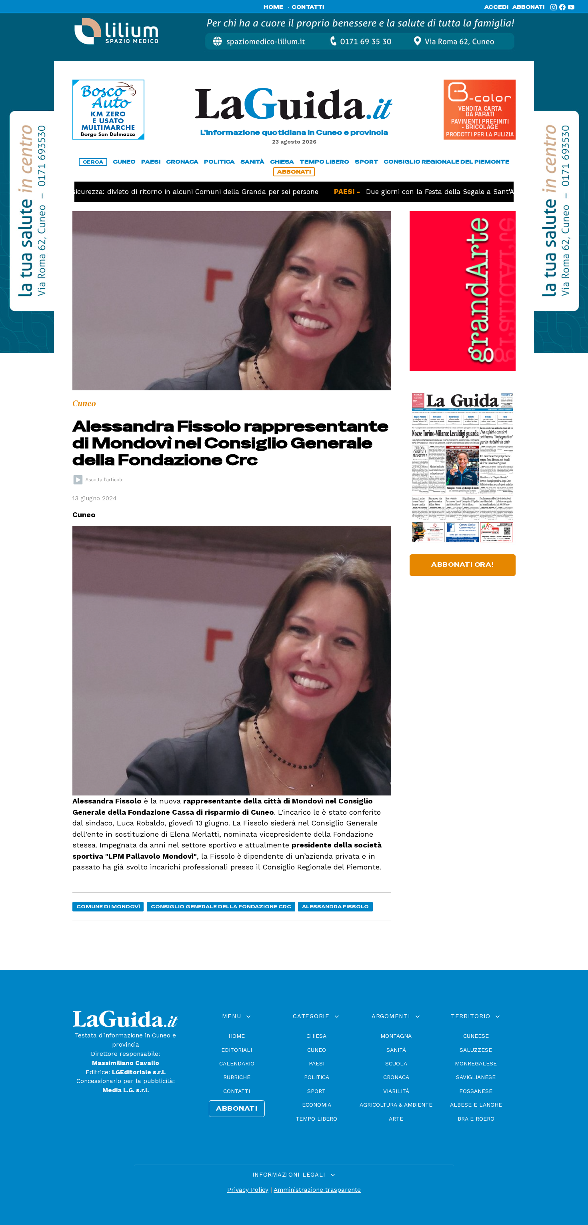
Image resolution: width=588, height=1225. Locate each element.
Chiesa (316, 1036)
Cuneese (476, 1036)
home (273, 7)
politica (219, 161)
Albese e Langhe (476, 1104)
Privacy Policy (247, 1189)
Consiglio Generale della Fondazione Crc (221, 906)
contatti (308, 7)
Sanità (396, 1050)
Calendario (236, 1063)
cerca (93, 162)
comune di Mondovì (108, 906)
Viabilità (396, 1091)
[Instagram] (553, 7)
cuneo (124, 161)
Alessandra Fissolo (335, 906)
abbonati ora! (462, 565)
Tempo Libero (316, 1118)
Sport (316, 1091)
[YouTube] (571, 7)
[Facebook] (562, 7)
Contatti (236, 1091)
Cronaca (396, 1077)
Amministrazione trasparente (317, 1189)
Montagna (396, 1036)
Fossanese (475, 1091)
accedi (496, 7)
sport (366, 161)
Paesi (316, 1063)
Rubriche (236, 1077)
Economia (316, 1104)
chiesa (282, 161)
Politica (316, 1077)
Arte (396, 1118)
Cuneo (316, 1050)
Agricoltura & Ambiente (396, 1104)
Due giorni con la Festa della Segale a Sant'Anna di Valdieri (421, 192)
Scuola (396, 1063)
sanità (252, 161)
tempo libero (324, 161)
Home (236, 1036)
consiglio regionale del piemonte (446, 161)
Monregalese (476, 1063)
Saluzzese (476, 1050)
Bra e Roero (476, 1118)
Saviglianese (476, 1077)
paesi (150, 161)
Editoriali (236, 1050)
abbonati (528, 7)
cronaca (182, 161)
